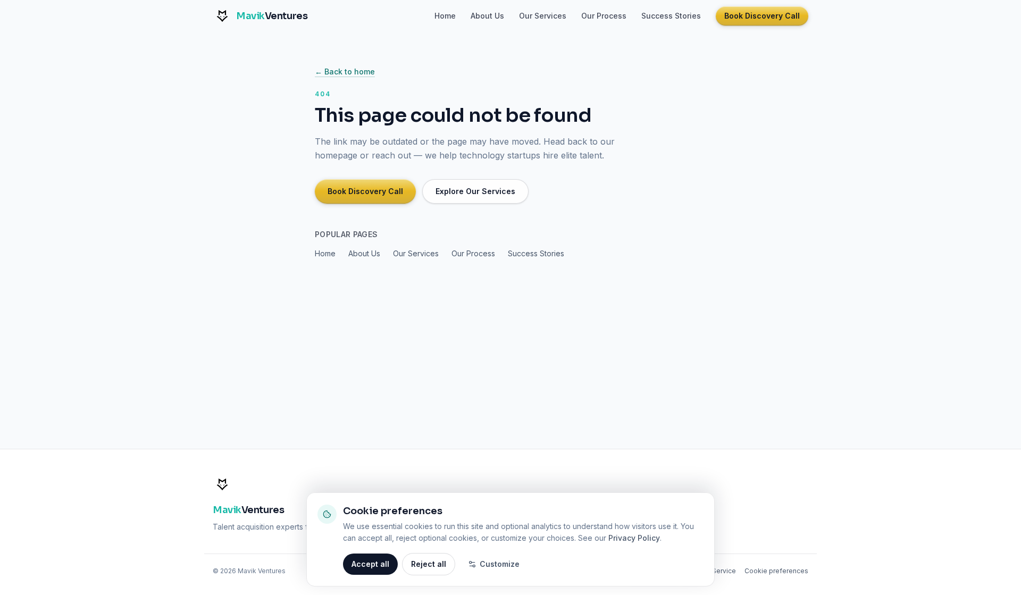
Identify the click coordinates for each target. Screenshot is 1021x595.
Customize (500, 563)
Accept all (370, 563)
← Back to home (345, 71)
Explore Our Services (475, 191)
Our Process (603, 15)
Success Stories (671, 15)
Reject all (428, 563)
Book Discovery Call (762, 15)
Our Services (542, 15)
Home (445, 15)
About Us (487, 15)
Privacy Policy (634, 537)
